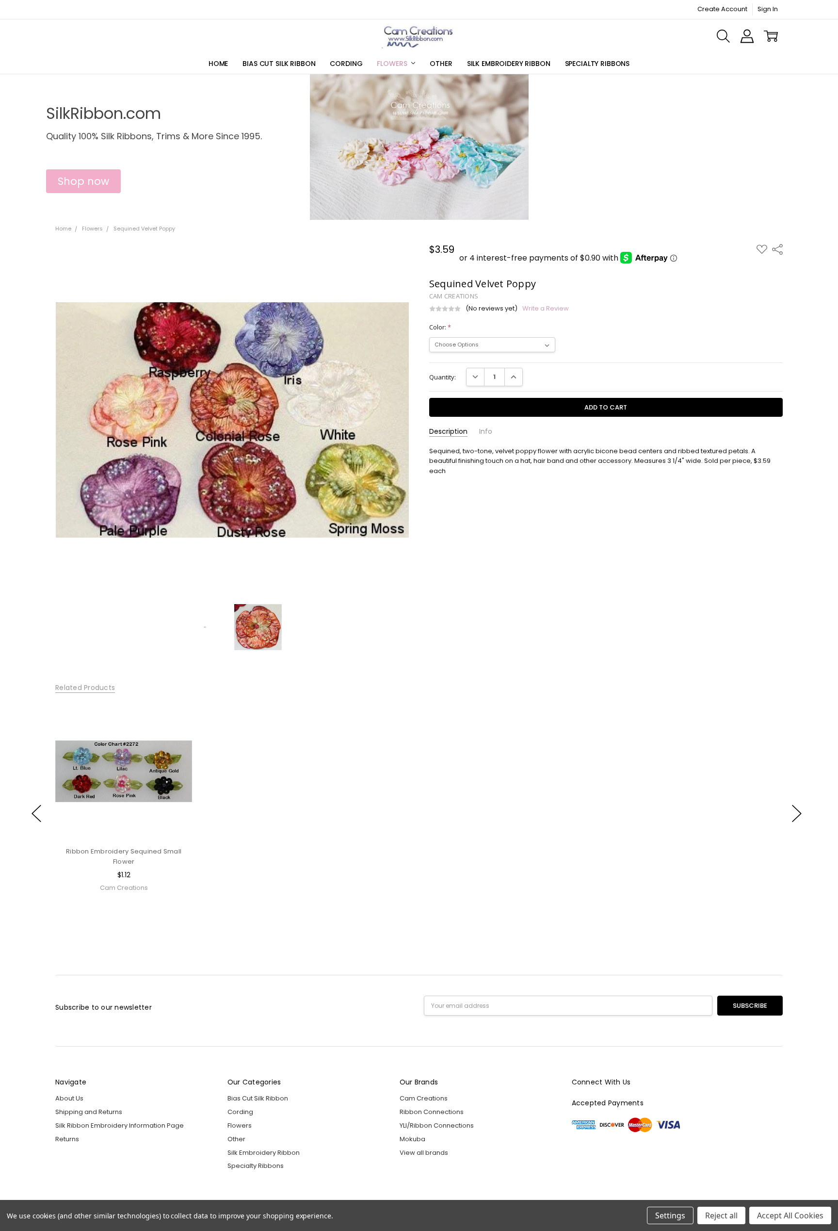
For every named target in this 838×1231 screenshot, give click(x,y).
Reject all (721, 1215)
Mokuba (412, 1139)
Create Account (722, 9)
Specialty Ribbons (597, 63)
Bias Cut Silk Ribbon (278, 63)
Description (448, 431)
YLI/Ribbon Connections (437, 1125)
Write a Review (545, 308)
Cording (346, 63)
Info (485, 431)
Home (218, 63)
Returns (67, 1139)
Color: (440, 327)
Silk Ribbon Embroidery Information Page (119, 1125)
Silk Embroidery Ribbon (508, 63)
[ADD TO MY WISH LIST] (175, 734)
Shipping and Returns (88, 1111)
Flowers (393, 63)
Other (441, 63)
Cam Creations (424, 1098)
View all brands (424, 1152)
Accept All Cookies (790, 1215)
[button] (83, 181)
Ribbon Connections (432, 1111)
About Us (69, 1098)
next (797, 813)
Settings (670, 1215)
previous (36, 813)
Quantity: (442, 377)
